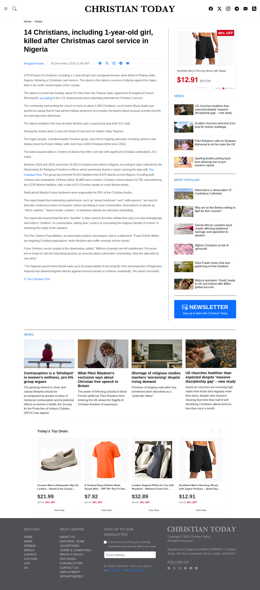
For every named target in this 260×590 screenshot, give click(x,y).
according (46, 98)
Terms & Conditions (75, 550)
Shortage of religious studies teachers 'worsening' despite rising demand (156, 377)
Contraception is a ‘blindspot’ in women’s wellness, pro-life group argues (49, 377)
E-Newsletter (71, 563)
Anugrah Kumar (34, 63)
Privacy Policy (72, 554)
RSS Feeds (68, 558)
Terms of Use (116, 570)
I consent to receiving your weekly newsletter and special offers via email (132, 544)
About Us (67, 536)
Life (27, 563)
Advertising (69, 545)
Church (30, 554)
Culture (31, 558)
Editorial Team (72, 541)
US (26, 567)
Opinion (30, 545)
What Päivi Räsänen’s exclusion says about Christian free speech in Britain (98, 379)
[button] (6, 9)
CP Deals (203, 87)
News (38, 21)
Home (27, 21)
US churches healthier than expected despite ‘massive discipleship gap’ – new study (211, 377)
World (29, 550)
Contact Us (69, 567)
